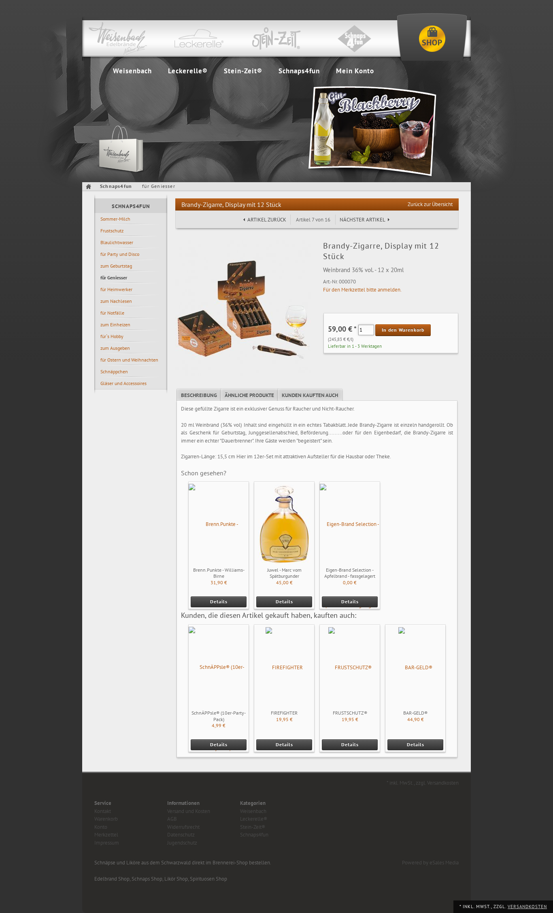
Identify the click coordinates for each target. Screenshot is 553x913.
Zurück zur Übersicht (430, 204)
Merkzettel (106, 834)
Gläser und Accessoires (123, 383)
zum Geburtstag (116, 266)
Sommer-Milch (115, 219)
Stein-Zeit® (243, 70)
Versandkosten (527, 906)
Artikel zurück (266, 219)
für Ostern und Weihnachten (129, 360)
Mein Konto (355, 70)
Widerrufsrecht (183, 827)
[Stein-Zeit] (276, 38)
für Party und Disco (119, 254)
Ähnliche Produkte (249, 395)
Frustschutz (111, 231)
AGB (172, 818)
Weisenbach (132, 70)
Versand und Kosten (188, 811)
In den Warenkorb (403, 330)
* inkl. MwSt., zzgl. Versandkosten (423, 782)
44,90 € (415, 719)
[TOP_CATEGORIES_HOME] (90, 186)
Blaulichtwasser (116, 242)
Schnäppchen (114, 371)
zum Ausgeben (115, 348)
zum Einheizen (115, 324)
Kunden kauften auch (310, 395)
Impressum (106, 842)
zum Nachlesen (116, 301)
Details (219, 601)
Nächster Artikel (362, 219)
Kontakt (102, 811)
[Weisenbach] (121, 38)
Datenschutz (181, 834)
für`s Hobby (111, 336)
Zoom (183, 248)
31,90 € (219, 582)
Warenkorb (106, 818)
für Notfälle (112, 313)
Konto (100, 827)
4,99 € (218, 725)
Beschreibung (199, 395)
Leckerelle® (188, 70)
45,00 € (284, 582)
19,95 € (284, 719)
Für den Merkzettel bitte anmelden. (362, 289)
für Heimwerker (116, 289)
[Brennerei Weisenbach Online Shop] (432, 38)
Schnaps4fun (299, 70)
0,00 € (350, 582)
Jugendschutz (182, 842)
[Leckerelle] (199, 38)
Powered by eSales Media (430, 862)
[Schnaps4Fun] (354, 38)
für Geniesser (113, 278)
